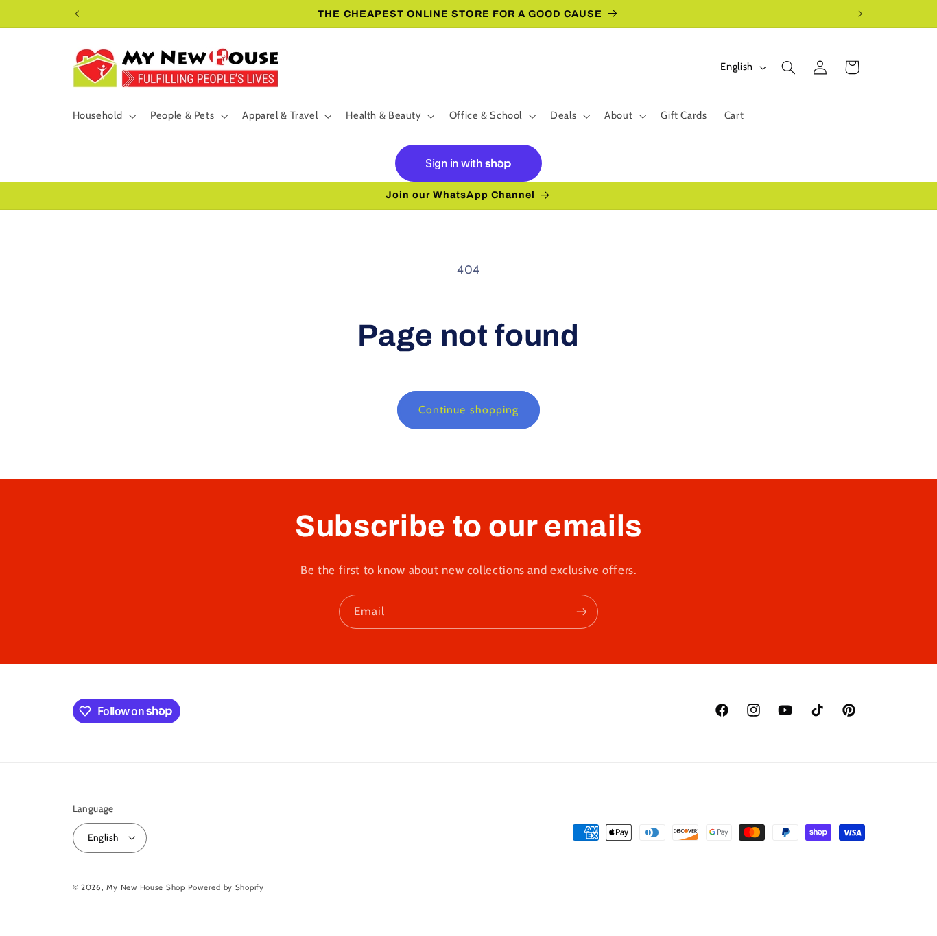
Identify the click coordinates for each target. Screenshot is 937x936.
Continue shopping (468, 409)
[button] (103, 116)
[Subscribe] (581, 611)
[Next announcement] (860, 13)
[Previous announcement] (77, 13)
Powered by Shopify (226, 887)
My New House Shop (145, 887)
